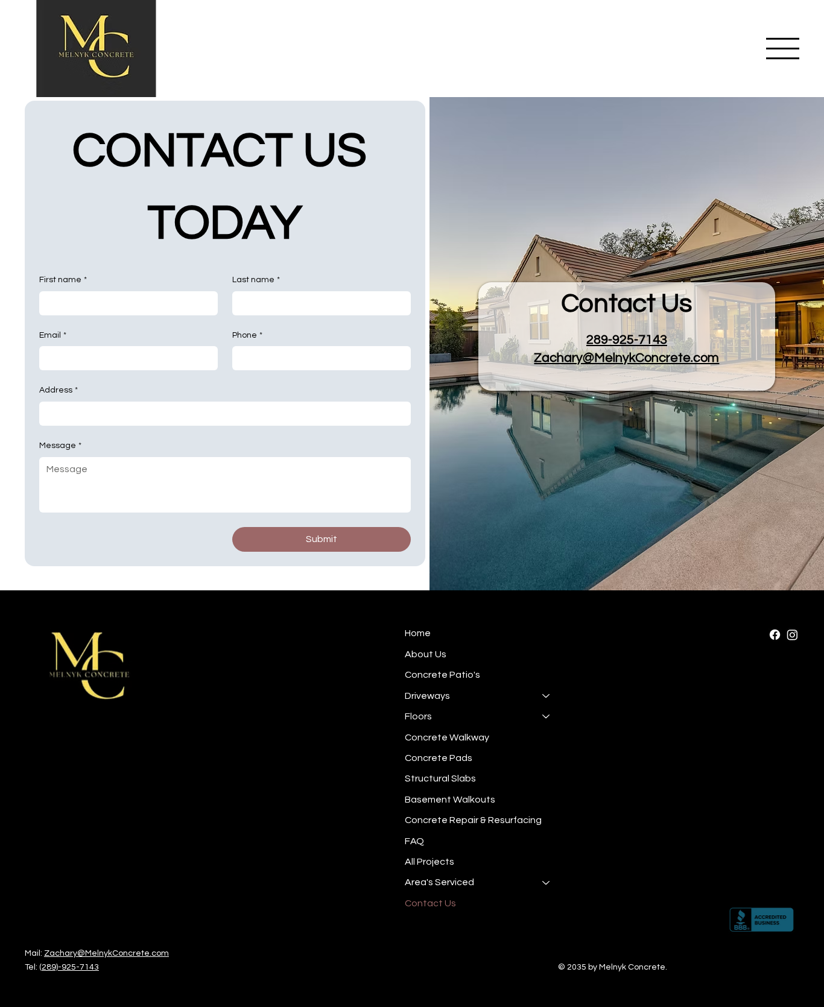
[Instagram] (792, 635)
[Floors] (546, 716)
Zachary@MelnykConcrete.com (626, 358)
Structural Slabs (440, 778)
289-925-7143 (626, 340)
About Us (425, 654)
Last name (256, 280)
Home (418, 633)
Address (58, 390)
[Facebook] (775, 635)
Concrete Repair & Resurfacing (473, 820)
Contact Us (430, 903)
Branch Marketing (763, 967)
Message (60, 445)
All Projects (429, 862)
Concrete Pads (438, 758)
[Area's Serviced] (546, 882)
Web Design (692, 967)
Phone (247, 335)
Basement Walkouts (450, 799)
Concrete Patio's (442, 675)
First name (63, 280)
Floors (418, 716)
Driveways (427, 696)
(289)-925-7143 (69, 967)
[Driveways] (546, 696)
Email (52, 335)
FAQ (414, 841)
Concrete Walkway (447, 737)
